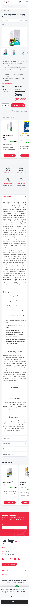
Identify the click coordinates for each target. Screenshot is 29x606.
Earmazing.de (24, 580)
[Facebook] (3, 558)
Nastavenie (14, 597)
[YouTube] (15, 558)
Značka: (6, 24)
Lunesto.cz (21, 582)
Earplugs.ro (15, 582)
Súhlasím (14, 602)
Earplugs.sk (10, 580)
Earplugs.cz (4, 580)
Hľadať (25, 6)
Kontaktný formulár (9, 564)
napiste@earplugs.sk (10, 551)
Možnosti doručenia (21, 99)
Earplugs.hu (17, 580)
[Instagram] (6, 558)
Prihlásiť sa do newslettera (11, 532)
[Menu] (27, 2)
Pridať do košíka (16, 105)
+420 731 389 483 (9, 554)
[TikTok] (19, 558)
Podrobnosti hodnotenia (21, 20)
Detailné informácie (7, 83)
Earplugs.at (8, 582)
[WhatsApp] (10, 558)
